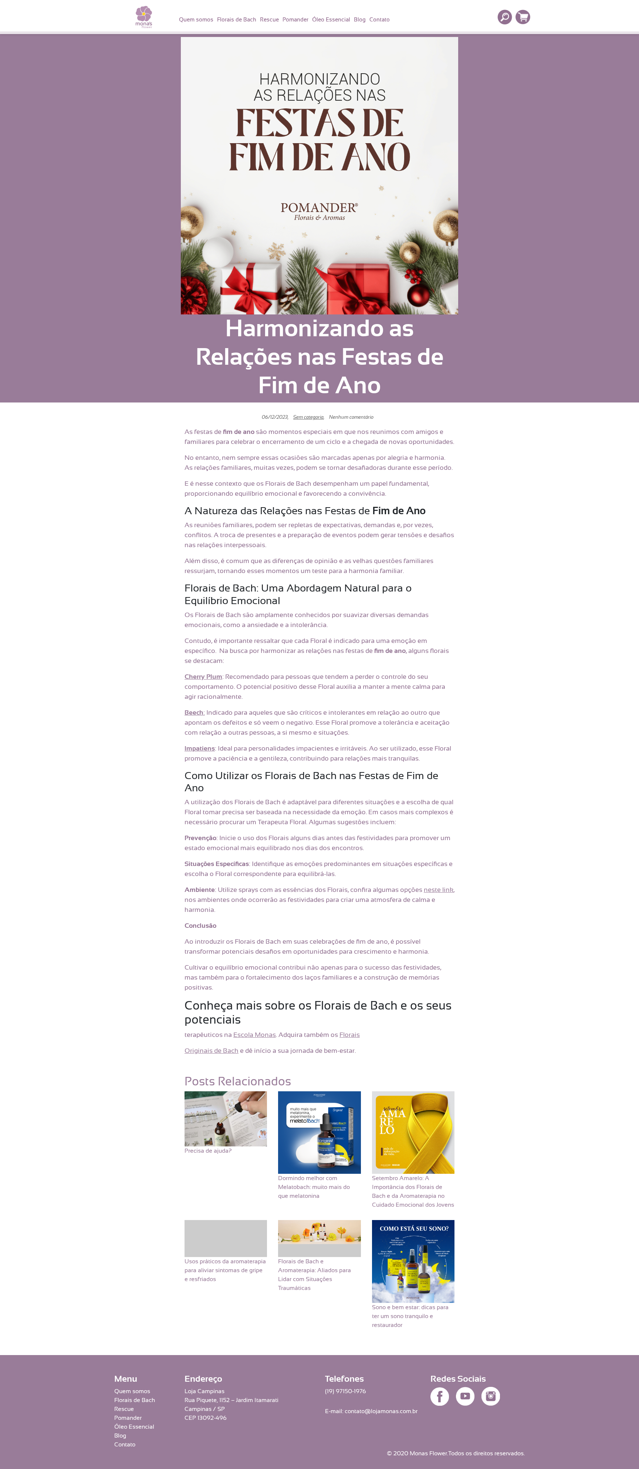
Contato (379, 19)
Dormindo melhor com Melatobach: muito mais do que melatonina (314, 1187)
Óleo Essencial (331, 19)
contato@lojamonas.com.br (381, 1411)
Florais (349, 1034)
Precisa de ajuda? (208, 1151)
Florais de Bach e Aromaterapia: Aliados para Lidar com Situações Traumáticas (314, 1274)
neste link (438, 889)
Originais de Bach (212, 1050)
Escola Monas (254, 1034)
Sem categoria (308, 417)
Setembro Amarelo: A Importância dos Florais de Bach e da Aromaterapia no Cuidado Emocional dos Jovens (413, 1191)
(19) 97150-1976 (345, 1391)
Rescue (269, 19)
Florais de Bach (236, 19)
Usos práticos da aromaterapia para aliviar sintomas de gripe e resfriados (225, 1270)
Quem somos (196, 19)
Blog (360, 19)
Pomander (295, 19)
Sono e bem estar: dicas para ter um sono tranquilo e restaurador (410, 1316)
